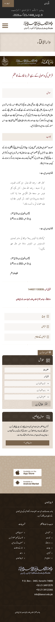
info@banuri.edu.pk (43, 594)
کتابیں (48, 553)
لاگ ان (46, 3)
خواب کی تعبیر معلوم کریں (16, 538)
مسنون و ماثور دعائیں (17, 543)
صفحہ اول (47, 533)
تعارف (48, 538)
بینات (48, 548)
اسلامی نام (47, 558)
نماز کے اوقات (18, 548)
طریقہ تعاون (19, 558)
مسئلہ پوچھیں (19, 533)
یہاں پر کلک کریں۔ (42, 516)
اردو (8, 3)
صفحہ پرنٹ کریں (44, 353)
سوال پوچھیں (28, 443)
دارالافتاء (47, 543)
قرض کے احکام (40, 337)
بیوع (43, 316)
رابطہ (21, 553)
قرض (43, 327)
